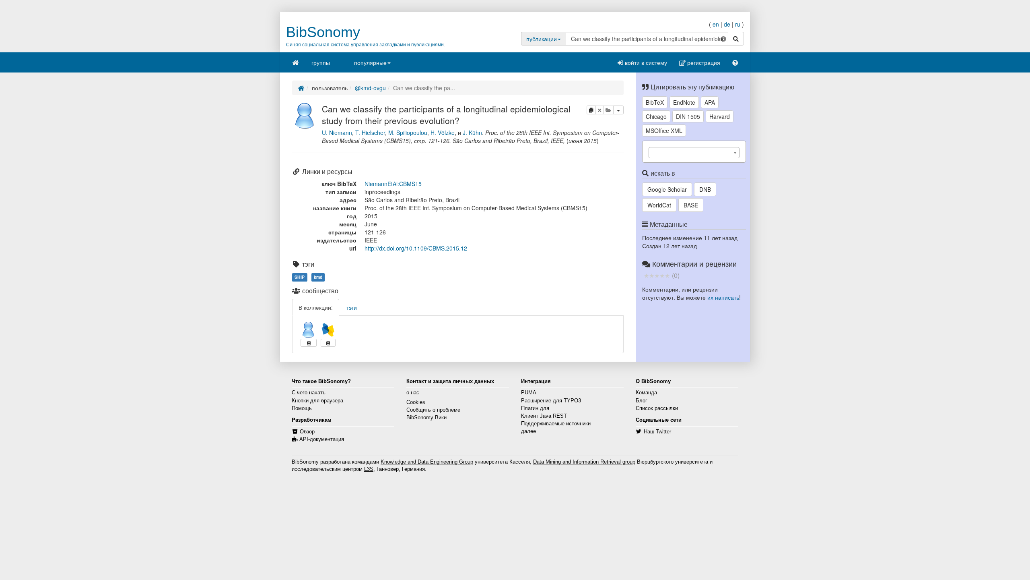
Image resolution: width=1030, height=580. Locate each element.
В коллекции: (316, 307)
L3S (368, 469)
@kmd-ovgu (370, 88)
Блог (641, 401)
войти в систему (645, 62)
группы (320, 62)
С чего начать (308, 393)
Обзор (307, 432)
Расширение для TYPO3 (551, 401)
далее (528, 431)
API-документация (321, 439)
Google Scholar (667, 189)
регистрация (703, 62)
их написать (723, 297)
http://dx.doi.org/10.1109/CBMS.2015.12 (416, 248)
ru (737, 24)
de (727, 24)
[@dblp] (328, 330)
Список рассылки (657, 408)
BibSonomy (323, 32)
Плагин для (535, 408)
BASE (691, 205)
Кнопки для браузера (317, 401)
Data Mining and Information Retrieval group (584, 462)
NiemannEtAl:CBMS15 (393, 184)
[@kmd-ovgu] (305, 115)
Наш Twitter (657, 432)
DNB (705, 189)
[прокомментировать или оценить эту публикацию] (657, 275)
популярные (370, 62)
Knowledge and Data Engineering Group (427, 462)
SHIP (300, 277)
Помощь (302, 408)
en (716, 24)
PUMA (528, 393)
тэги (351, 307)
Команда (646, 393)
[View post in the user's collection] (309, 343)
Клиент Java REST (544, 416)
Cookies (415, 402)
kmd (318, 277)
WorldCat (659, 205)
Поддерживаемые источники (556, 424)
